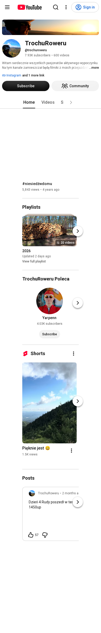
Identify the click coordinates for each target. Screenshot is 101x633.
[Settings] (66, 7)
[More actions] (73, 353)
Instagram (13, 75)
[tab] (29, 102)
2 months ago (72, 493)
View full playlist (34, 261)
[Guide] (7, 7)
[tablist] (50, 102)
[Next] (78, 231)
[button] (71, 102)
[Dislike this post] (45, 535)
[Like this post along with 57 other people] (31, 535)
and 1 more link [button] (33, 75)
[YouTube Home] (29, 7)
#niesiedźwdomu (37, 184)
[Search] (56, 7)
